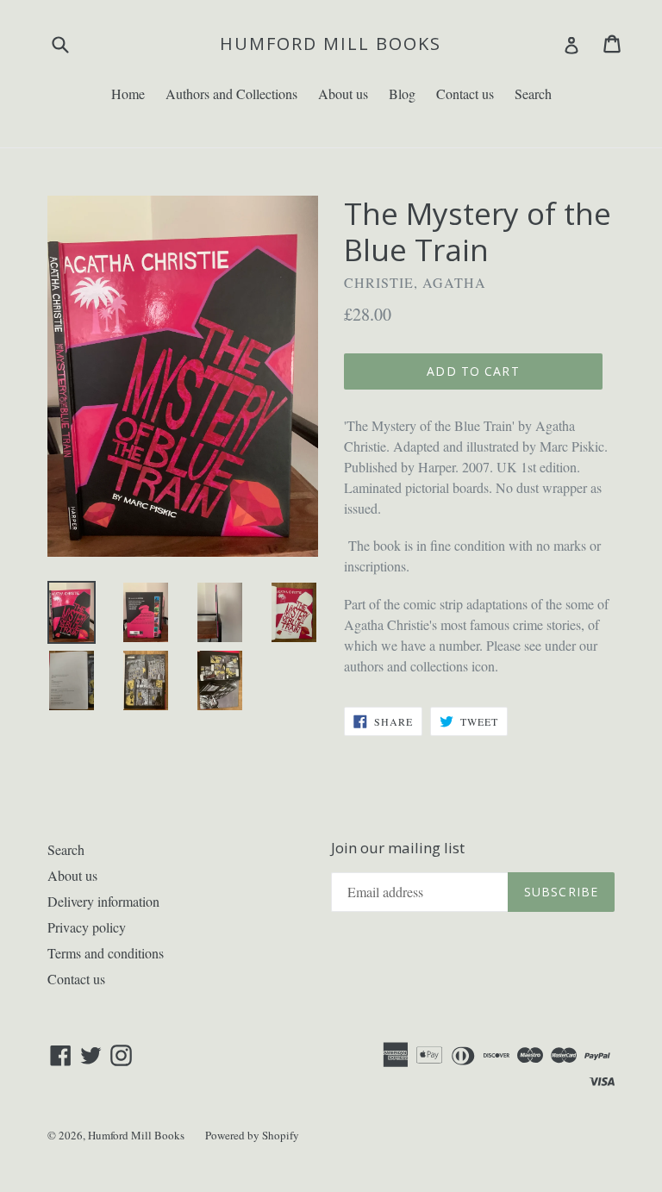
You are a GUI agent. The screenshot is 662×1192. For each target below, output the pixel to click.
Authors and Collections (231, 93)
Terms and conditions (105, 953)
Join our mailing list (398, 848)
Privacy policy (86, 927)
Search (533, 93)
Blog (402, 93)
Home (128, 93)
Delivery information (103, 901)
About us (343, 93)
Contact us (465, 93)
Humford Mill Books (330, 44)
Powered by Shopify (252, 1135)
